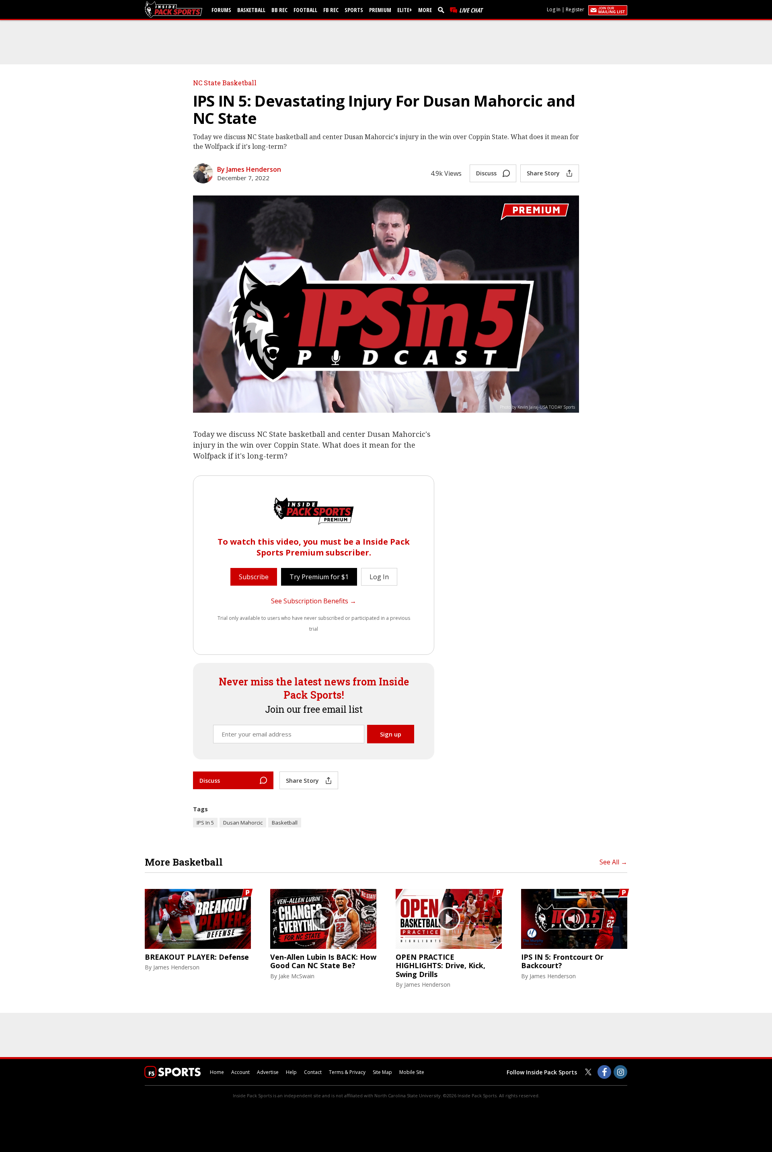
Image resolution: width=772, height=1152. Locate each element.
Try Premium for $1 (319, 576)
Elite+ (404, 10)
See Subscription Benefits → (313, 601)
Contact (313, 1072)
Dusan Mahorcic (243, 822)
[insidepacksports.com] (175, 9)
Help (291, 1072)
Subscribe (254, 576)
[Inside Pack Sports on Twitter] (588, 1072)
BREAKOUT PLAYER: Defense (197, 957)
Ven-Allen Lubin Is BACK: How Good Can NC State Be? (323, 961)
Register (575, 9)
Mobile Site (411, 1072)
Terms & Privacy (347, 1072)
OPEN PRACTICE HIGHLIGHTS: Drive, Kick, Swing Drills (440, 966)
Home (217, 1072)
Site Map (382, 1072)
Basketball (251, 10)
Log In (554, 9)
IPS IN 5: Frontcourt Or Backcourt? (562, 961)
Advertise (268, 1072)
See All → (613, 862)
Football (305, 10)
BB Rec (279, 10)
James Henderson (176, 967)
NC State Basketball (225, 82)
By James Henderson (249, 169)
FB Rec (331, 10)
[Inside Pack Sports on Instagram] (620, 1072)
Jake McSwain (296, 976)
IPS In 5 (205, 822)
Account (240, 1072)
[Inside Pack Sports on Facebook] (604, 1072)
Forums (221, 10)
